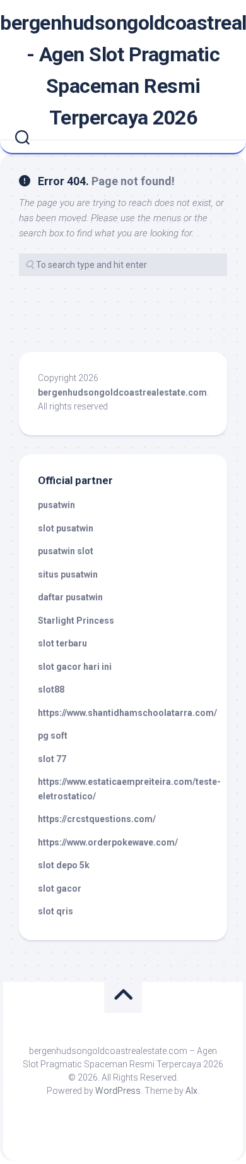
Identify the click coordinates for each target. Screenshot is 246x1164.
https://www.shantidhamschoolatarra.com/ (127, 713)
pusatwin (56, 505)
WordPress (118, 1091)
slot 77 (52, 759)
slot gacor (59, 888)
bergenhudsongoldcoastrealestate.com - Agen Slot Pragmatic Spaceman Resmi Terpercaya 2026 (123, 70)
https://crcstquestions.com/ (97, 819)
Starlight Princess (76, 620)
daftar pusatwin (70, 597)
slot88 (51, 689)
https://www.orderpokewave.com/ (108, 842)
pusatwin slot (65, 551)
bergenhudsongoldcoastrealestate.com (122, 392)
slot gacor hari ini (75, 667)
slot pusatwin (65, 528)
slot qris (55, 911)
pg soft (52, 736)
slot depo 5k (64, 865)
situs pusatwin (68, 574)
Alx (191, 1091)
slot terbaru (62, 643)
